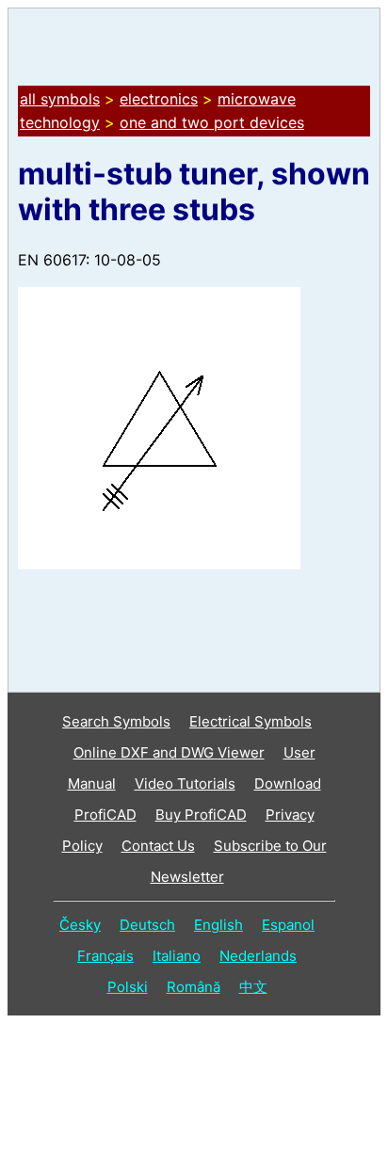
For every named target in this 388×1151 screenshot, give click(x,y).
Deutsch (147, 925)
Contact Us (158, 846)
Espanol (288, 925)
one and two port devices (212, 122)
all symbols (60, 98)
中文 (253, 987)
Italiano (177, 956)
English (218, 925)
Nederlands (258, 956)
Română (193, 987)
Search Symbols (116, 721)
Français (105, 956)
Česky (80, 925)
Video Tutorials (185, 783)
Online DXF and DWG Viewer (169, 752)
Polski (127, 987)
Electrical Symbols (250, 721)
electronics (159, 98)
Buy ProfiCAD (201, 814)
